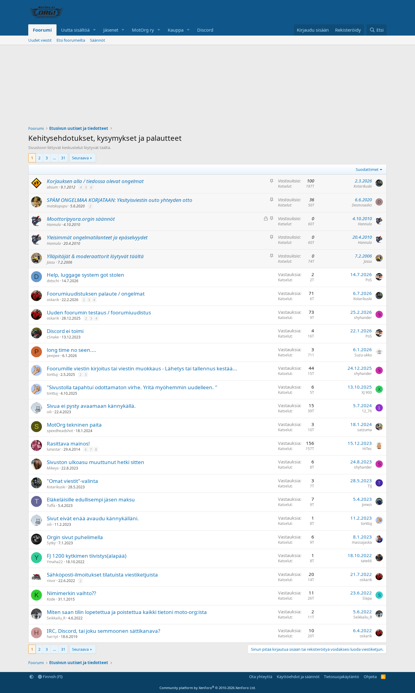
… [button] (54, 158)
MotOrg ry (143, 30)
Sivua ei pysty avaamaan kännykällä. (91, 405)
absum (52, 187)
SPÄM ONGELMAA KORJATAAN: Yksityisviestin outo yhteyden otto (119, 199)
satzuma (364, 429)
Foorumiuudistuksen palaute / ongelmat (96, 293)
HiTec (367, 448)
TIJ (370, 486)
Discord (205, 30)
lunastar (54, 449)
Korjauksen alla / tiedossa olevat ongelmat (95, 181)
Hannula (54, 224)
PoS (368, 279)
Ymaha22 (55, 561)
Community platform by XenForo (207, 687)
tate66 (366, 560)
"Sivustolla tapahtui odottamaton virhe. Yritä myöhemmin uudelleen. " (132, 387)
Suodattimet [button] (367, 169)
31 (63, 158)
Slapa (367, 598)
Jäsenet (110, 30)
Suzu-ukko (363, 355)
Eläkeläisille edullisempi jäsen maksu (91, 499)
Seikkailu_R (56, 618)
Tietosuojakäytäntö (341, 676)
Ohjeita (370, 676)
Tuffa (51, 505)
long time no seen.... (71, 349)
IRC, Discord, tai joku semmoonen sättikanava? (103, 630)
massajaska (362, 542)
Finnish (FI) (52, 676)
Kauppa (175, 30)
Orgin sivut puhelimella (75, 537)
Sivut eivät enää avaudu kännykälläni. (93, 518)
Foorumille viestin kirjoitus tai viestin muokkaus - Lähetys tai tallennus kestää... (142, 368)
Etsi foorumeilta (71, 40)
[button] (94, 30)
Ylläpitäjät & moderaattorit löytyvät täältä (95, 256)
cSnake (53, 337)
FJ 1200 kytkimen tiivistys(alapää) (86, 555)
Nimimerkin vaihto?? (71, 593)
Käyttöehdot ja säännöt (298, 676)
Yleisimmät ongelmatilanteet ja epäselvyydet (97, 237)
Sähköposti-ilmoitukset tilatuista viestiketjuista (102, 574)
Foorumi (42, 30)
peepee (53, 355)
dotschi (53, 280)
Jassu (51, 262)
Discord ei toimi (65, 330)
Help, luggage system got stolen (85, 274)
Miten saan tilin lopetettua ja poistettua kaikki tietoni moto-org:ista (127, 611)
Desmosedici (362, 205)
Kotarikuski (363, 186)
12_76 (367, 411)
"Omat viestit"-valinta (72, 480)
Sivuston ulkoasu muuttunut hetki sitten (95, 462)
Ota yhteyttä (260, 676)
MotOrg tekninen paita (74, 424)
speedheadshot (60, 430)
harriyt (52, 636)
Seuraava (80, 158)
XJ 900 (367, 392)
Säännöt (97, 40)
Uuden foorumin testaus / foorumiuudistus (99, 312)
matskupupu (57, 206)
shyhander (363, 317)
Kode (51, 599)
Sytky (51, 543)
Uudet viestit (40, 40)
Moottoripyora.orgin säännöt (81, 218)
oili (49, 411)
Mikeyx (53, 468)
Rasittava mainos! (68, 443)
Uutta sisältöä (75, 30)
